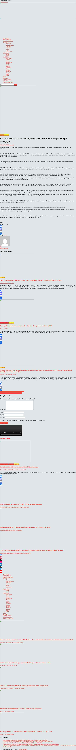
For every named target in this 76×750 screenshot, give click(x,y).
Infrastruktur (9, 62)
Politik (7, 65)
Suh (7, 145)
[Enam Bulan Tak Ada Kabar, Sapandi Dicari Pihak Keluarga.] (38, 451)
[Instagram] (38, 557)
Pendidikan (8, 71)
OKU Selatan (9, 51)
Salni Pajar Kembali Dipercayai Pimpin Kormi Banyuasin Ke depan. (21, 504)
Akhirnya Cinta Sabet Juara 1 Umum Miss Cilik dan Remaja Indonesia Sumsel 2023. (26, 326)
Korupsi (8, 72)
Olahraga (8, 59)
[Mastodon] (38, 229)
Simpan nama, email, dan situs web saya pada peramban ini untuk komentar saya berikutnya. (23, 420)
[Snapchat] (38, 567)
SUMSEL (5, 42)
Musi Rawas (9, 58)
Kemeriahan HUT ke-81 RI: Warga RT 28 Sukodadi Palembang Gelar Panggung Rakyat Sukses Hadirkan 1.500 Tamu (31, 744)
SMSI (7, 75)
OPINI (4, 76)
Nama (2, 412)
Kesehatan (8, 67)
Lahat (7, 49)
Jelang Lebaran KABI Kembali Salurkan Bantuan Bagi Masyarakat (21, 708)
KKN (5, 235)
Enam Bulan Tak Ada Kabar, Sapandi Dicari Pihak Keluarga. (19, 467)
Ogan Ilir (8, 47)
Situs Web (2, 417)
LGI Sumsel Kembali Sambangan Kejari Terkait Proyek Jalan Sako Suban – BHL (25, 662)
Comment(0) (11, 145)
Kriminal (8, 70)
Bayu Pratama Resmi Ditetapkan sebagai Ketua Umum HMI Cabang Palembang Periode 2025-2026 (30, 280)
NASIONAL (6, 53)
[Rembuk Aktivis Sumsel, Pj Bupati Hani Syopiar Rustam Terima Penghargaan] (38, 674)
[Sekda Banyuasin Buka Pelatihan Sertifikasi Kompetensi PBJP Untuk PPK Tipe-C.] (38, 516)
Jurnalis (8, 66)
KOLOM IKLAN (7, 80)
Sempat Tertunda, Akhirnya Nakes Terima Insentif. (12, 391)
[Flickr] (38, 562)
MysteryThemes (23, 749)
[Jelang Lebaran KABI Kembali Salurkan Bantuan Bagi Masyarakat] (38, 697)
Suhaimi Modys (10, 283)
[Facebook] (38, 226)
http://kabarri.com (4, 248)
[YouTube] (38, 571)
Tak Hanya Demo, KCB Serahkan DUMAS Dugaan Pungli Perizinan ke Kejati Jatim (26, 731)
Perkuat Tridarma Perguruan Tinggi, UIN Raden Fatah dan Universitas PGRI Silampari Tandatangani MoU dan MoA (36, 639)
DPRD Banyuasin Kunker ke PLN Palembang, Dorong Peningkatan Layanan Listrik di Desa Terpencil (31, 550)
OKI (7, 50)
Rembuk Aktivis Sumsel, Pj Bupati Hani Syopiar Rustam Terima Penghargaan (24, 685)
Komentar (3, 409)
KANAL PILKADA (8, 41)
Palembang (8, 46)
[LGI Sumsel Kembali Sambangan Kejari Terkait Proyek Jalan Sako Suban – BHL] (38, 652)
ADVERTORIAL (7, 39)
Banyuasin (8, 43)
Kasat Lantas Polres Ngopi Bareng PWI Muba (11, 393)
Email (2, 414)
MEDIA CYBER (7, 79)
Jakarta (7, 61)
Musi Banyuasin (10, 45)
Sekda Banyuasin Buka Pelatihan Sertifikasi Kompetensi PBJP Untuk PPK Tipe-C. (25, 527)
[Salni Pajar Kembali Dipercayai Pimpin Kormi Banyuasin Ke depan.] (38, 493)
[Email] (38, 231)
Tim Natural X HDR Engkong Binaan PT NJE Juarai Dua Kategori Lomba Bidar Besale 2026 (25, 740)
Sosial (7, 74)
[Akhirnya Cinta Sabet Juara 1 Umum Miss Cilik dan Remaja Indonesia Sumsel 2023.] (38, 310)
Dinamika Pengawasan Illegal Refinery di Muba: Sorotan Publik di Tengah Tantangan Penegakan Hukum (28, 741)
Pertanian (8, 68)
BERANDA (6, 38)
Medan (7, 54)
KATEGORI (6, 57)
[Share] (38, 234)
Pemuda (8, 63)
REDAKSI (5, 78)
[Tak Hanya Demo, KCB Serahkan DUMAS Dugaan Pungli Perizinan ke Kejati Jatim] (38, 720)
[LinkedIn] (38, 564)
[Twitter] (38, 569)
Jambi (7, 55)
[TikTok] (38, 560)
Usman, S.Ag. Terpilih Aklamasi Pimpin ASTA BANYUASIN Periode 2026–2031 (22, 742)
